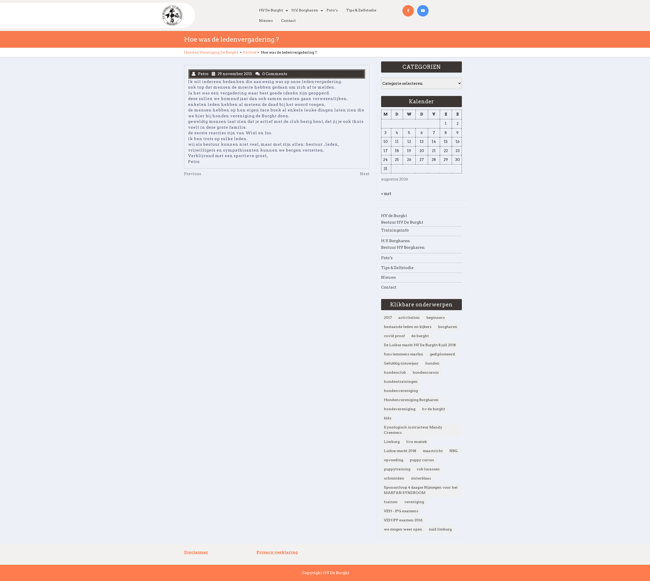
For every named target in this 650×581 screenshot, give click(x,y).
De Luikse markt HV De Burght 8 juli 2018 (420, 345)
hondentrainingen (401, 381)
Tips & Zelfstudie (361, 10)
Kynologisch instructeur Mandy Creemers (413, 430)
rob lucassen (428, 469)
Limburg (392, 442)
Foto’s (332, 10)
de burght (420, 336)
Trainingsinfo (395, 230)
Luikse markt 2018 (400, 451)
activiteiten (409, 318)
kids (387, 418)
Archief (249, 52)
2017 (388, 318)
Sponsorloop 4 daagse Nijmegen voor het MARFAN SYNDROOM (421, 490)
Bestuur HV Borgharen (403, 247)
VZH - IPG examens (401, 511)
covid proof (394, 336)
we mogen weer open (403, 529)
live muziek (416, 442)
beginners (435, 318)
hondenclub (395, 372)
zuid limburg (440, 529)
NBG (453, 451)
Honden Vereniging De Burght (211, 52)
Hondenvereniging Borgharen (411, 400)
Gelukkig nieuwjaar (401, 363)
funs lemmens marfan (403, 354)
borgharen (447, 327)
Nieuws (266, 21)
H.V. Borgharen (304, 10)
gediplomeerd (442, 354)
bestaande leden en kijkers (407, 327)
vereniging (414, 502)
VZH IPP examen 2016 (403, 520)
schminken (394, 478)
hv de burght (433, 409)
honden (432, 363)
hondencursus (426, 372)
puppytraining (397, 469)
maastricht (433, 451)
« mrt (386, 193)
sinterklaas (421, 478)
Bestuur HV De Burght (402, 222)
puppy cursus (422, 460)
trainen (391, 502)
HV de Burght (271, 10)
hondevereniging (399, 409)
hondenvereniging (401, 391)
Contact (288, 21)
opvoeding (393, 460)
